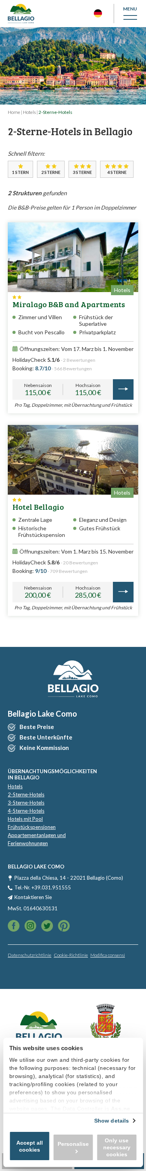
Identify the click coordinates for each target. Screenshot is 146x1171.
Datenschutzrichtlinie (29, 955)
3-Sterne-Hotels (26, 803)
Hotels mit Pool (25, 819)
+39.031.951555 (51, 887)
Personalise (73, 1144)
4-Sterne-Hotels (26, 811)
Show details (111, 1121)
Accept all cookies (29, 1146)
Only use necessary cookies (116, 1147)
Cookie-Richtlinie (71, 955)
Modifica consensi (107, 955)
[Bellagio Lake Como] (21, 13)
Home (14, 112)
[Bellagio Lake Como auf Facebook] (13, 926)
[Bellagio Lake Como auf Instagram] (47, 926)
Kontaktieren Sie (33, 897)
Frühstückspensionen (32, 827)
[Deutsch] (98, 13)
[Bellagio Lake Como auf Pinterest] (64, 926)
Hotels (29, 112)
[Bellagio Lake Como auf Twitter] (30, 926)
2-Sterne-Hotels (26, 794)
